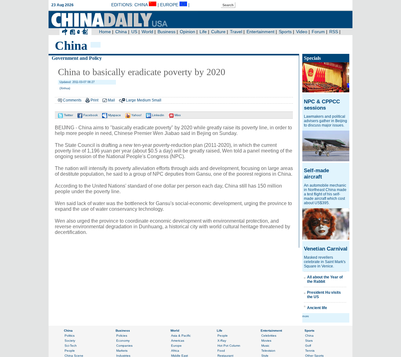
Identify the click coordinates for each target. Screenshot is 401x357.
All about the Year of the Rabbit (325, 279)
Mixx (177, 115)
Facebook (90, 115)
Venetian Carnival (325, 249)
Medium (144, 100)
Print (94, 100)
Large (131, 100)
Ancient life (317, 308)
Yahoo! (136, 115)
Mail (111, 100)
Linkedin (157, 115)
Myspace (114, 115)
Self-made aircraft (316, 174)
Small (156, 100)
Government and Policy (77, 58)
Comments (72, 100)
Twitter (68, 115)
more (305, 316)
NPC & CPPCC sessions (322, 105)
